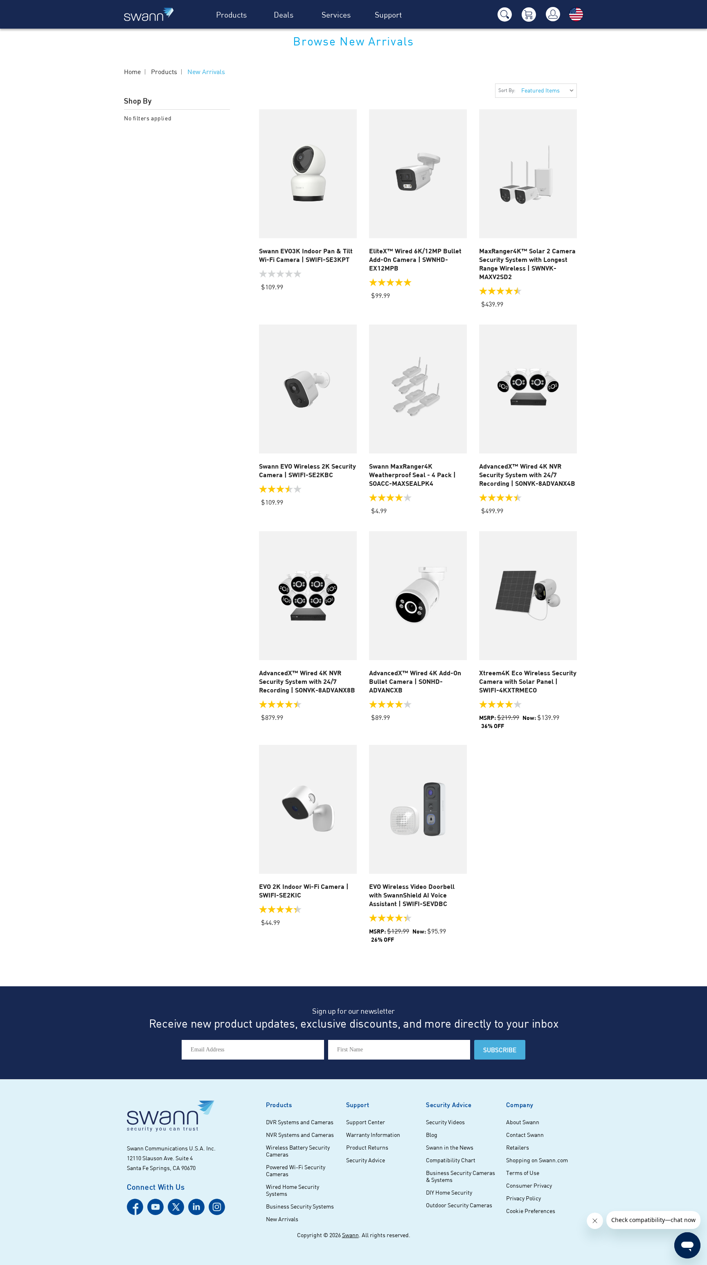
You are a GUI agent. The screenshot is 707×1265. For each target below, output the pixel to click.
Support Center (365, 1121)
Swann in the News (449, 1147)
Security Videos (445, 1121)
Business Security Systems (300, 1206)
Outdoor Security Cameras (459, 1205)
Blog (431, 1134)
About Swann (522, 1121)
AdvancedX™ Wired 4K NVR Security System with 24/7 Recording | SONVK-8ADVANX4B (527, 474)
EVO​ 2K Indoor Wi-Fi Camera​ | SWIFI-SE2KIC (304, 890)
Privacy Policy (523, 1198)
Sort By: (507, 90)
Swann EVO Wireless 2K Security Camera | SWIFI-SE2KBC (307, 470)
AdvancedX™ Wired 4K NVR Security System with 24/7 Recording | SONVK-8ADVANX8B (307, 681)
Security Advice (365, 1160)
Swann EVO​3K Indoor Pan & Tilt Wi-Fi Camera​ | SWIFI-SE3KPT (306, 255)
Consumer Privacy (529, 1185)
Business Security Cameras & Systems (460, 1176)
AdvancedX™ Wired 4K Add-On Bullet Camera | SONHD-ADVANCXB (415, 681)
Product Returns (367, 1147)
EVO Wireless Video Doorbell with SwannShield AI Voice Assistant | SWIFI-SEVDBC (412, 894)
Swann (350, 1234)
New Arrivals (282, 1218)
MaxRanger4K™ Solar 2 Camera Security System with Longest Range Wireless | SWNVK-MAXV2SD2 (527, 263)
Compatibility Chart (450, 1160)
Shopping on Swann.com (537, 1160)
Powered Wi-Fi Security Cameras (295, 1170)
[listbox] (546, 90)
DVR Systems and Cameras (299, 1121)
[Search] (504, 14)
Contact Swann (525, 1134)
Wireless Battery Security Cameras (298, 1151)
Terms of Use (522, 1172)
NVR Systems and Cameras (300, 1134)
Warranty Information (373, 1134)
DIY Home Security (449, 1192)
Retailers (517, 1147)
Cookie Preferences (530, 1210)
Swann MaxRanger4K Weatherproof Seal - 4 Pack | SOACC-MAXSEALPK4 (412, 474)
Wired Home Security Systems (292, 1190)
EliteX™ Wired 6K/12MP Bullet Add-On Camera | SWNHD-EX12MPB (415, 259)
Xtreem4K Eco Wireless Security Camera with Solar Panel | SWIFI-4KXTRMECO (527, 681)
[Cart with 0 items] (528, 14)
